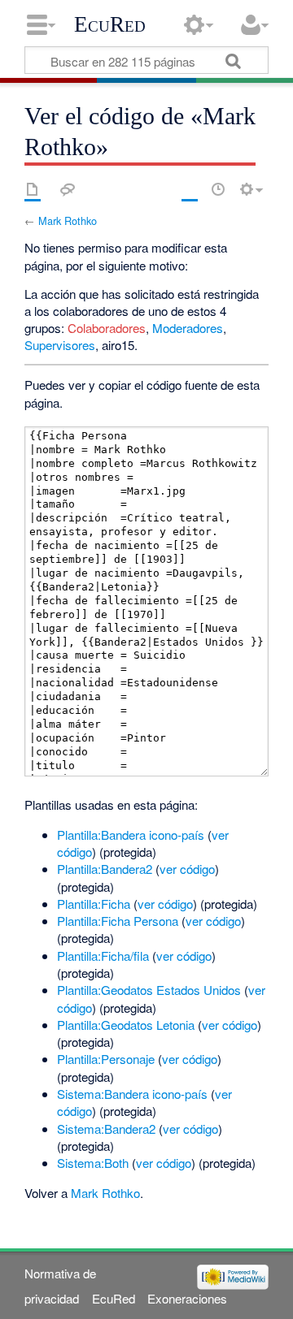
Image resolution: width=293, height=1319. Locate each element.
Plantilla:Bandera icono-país (130, 834)
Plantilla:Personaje (106, 1058)
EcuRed (110, 24)
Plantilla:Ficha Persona (117, 920)
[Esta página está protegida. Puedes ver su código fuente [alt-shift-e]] (189, 189)
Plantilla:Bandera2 (104, 868)
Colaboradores (107, 327)
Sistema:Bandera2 (106, 1128)
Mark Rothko (67, 220)
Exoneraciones (187, 1298)
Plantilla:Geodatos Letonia (126, 1024)
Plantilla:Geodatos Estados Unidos (149, 989)
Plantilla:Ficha (93, 903)
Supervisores (59, 344)
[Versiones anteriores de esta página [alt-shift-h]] (218, 189)
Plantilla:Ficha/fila (103, 955)
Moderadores (187, 327)
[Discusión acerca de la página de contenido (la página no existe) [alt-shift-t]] (67, 189)
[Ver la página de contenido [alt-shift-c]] (32, 189)
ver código (187, 868)
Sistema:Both (93, 1162)
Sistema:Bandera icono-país (132, 1093)
